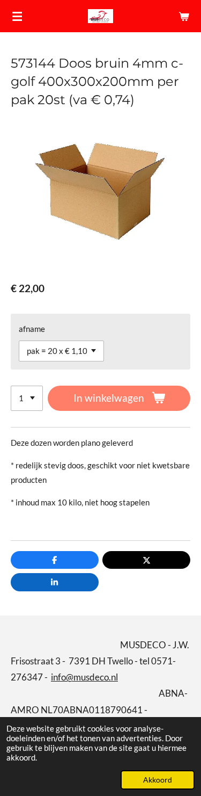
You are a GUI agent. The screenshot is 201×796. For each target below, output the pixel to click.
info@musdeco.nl (84, 677)
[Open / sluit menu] (17, 16)
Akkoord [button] (157, 780)
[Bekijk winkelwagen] (184, 16)
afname (32, 329)
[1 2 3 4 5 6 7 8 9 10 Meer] (27, 398)
